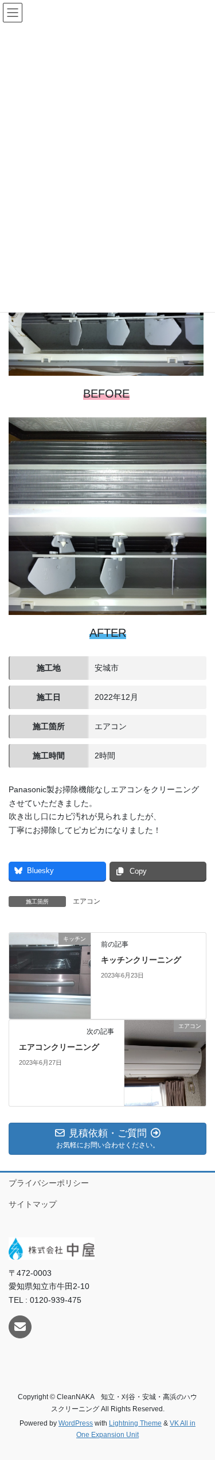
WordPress (75, 1423)
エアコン (86, 901)
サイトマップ (33, 1204)
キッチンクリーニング (141, 959)
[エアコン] (165, 1062)
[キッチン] (50, 975)
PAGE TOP (198, 1406)
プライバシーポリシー (49, 1183)
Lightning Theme (135, 1423)
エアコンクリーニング (59, 1047)
